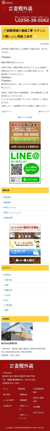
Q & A (6, 300)
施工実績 (6, 394)
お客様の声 (7, 406)
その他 (7, 295)
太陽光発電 (8, 218)
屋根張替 (7, 197)
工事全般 (8, 305)
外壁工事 (8, 280)
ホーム (5, 389)
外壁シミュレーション (12, 213)
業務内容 (21, 389)
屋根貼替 (23, 394)
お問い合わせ (38, 412)
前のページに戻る (25, 117)
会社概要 (36, 407)
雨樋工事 (8, 290)
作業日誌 (7, 275)
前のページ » (44, 111)
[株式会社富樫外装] (17, 11)
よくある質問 (8, 400)
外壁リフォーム (10, 207)
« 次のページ (6, 111)
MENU (9, 3)
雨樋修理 (7, 202)
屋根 (6, 285)
